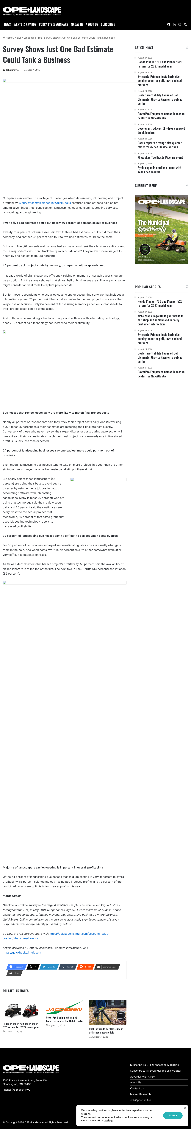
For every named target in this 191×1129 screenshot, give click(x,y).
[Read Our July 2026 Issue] (161, 229)
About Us (135, 1082)
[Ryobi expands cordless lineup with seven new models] (107, 1012)
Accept (173, 1115)
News (7, 24)
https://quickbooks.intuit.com (22, 952)
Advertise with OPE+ (142, 1076)
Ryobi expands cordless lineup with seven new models (106, 1030)
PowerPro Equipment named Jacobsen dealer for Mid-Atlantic (64, 1019)
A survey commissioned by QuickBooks (45, 203)
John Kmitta (12, 69)
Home (9, 37)
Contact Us (137, 1088)
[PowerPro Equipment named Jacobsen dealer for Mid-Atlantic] (64, 1007)
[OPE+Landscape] (32, 11)
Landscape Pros (33, 37)
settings (108, 1120)
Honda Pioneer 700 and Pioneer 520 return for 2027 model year (21, 1025)
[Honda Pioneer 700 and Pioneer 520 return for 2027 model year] (21, 1010)
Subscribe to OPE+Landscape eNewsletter (155, 1070)
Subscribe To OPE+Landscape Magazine (154, 1064)
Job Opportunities (140, 1100)
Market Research (140, 1094)
